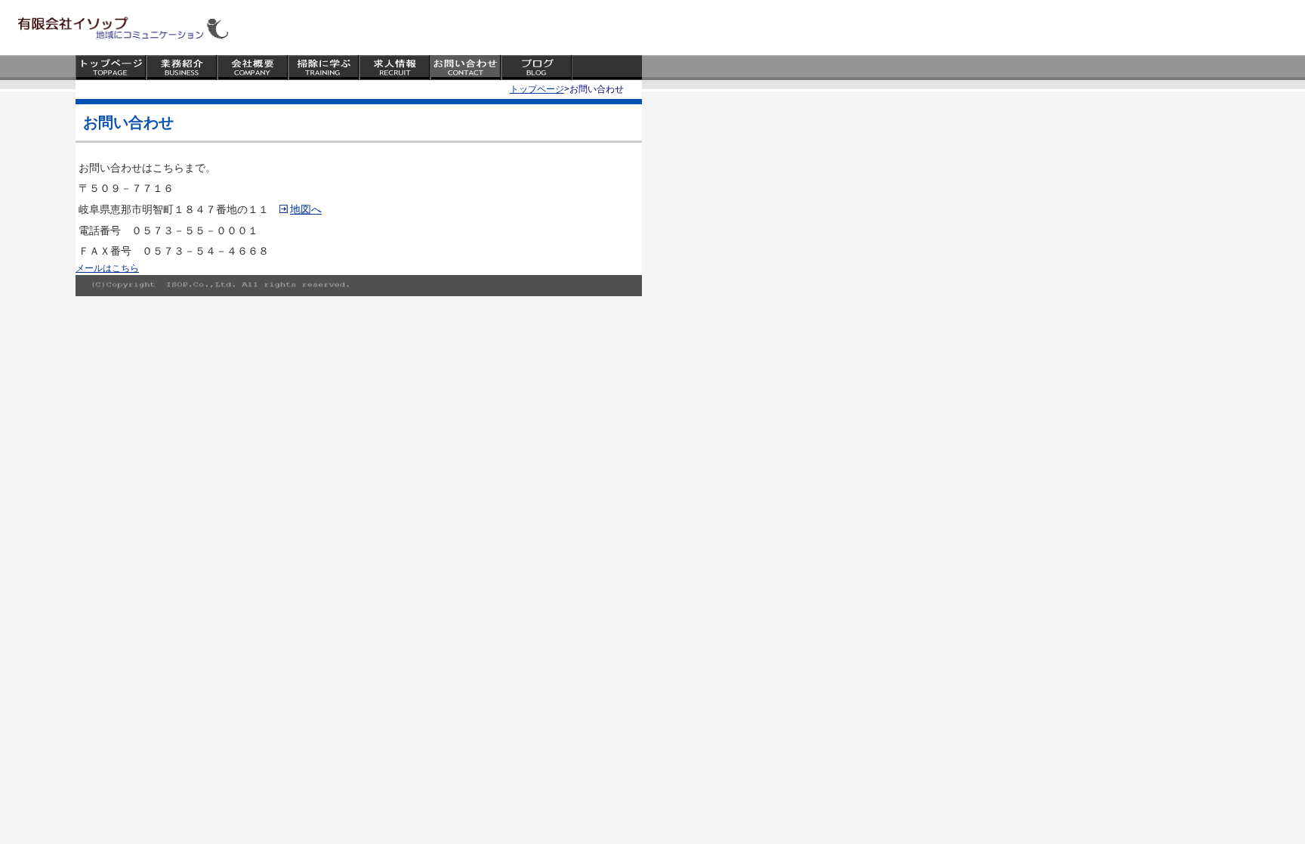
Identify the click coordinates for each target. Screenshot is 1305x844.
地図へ (306, 209)
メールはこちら (107, 268)
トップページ (537, 89)
